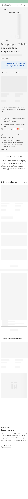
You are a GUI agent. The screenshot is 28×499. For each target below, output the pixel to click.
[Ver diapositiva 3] (17, 36)
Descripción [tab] (10, 156)
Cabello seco (6, 9)
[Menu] (2, 5)
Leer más (3, 113)
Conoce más (4, 149)
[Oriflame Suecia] (8, 5)
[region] (14, 26)
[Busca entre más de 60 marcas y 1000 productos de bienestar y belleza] (17, 5)
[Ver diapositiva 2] (14, 36)
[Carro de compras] (25, 5)
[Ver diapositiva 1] (10, 36)
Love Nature (5, 40)
